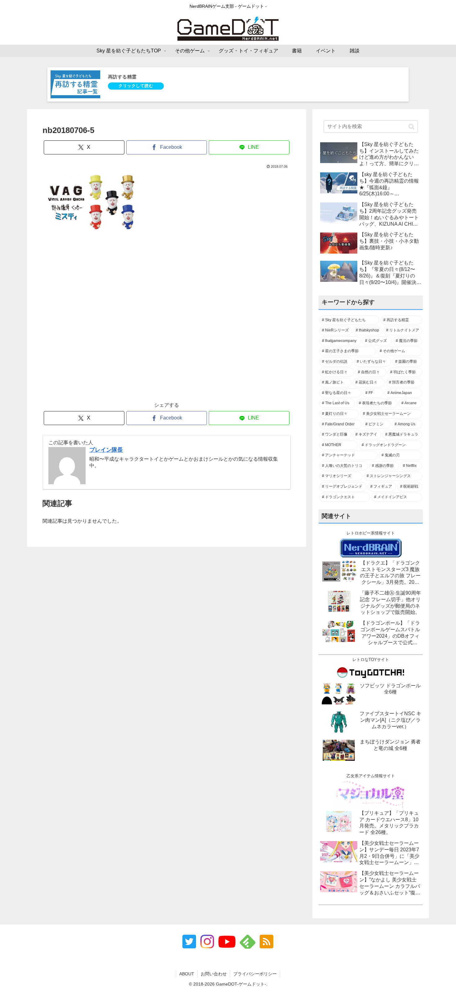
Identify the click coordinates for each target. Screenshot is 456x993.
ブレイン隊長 (106, 450)
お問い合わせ (214, 973)
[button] (411, 126)
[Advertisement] (166, 319)
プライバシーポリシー (255, 973)
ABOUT (186, 973)
